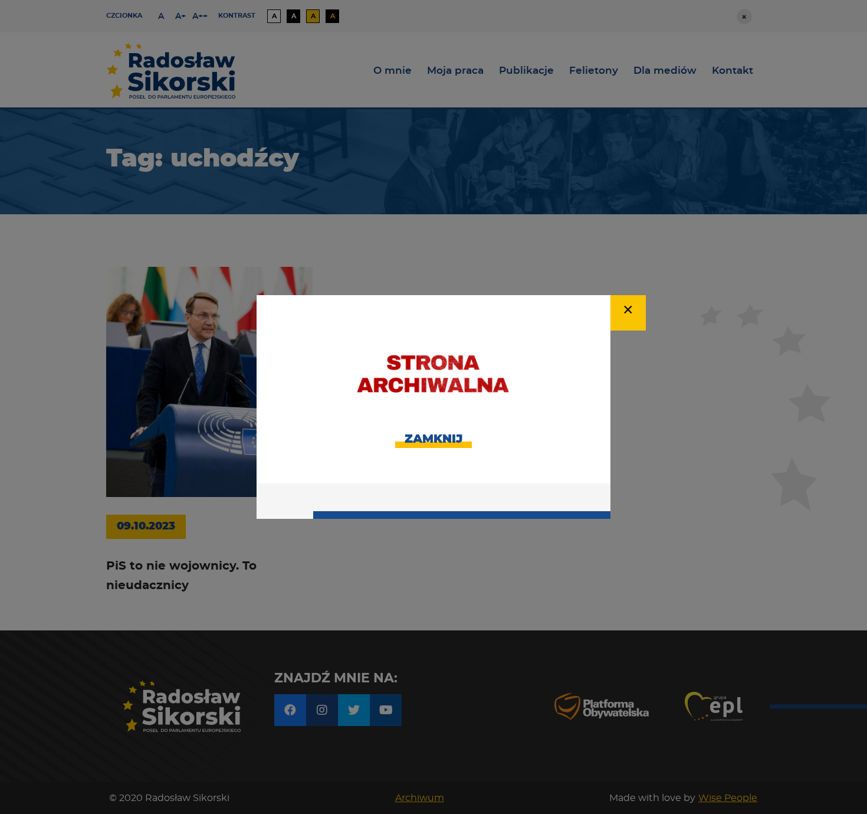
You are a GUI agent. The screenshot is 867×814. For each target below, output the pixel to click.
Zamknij (433, 439)
